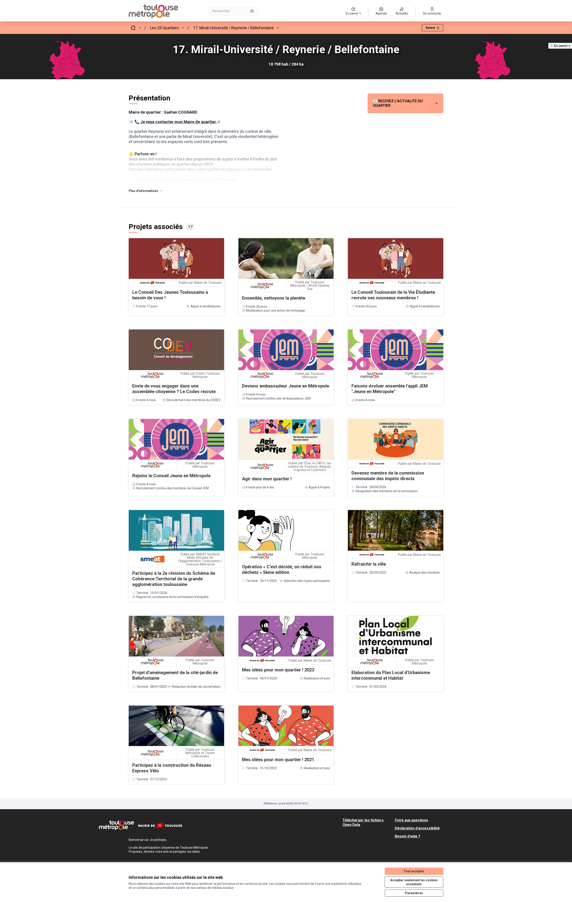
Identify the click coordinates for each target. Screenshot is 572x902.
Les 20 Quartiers (164, 27)
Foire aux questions (411, 820)
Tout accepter (414, 871)
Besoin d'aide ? (407, 836)
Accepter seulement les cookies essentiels (414, 882)
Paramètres (414, 893)
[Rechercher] (252, 11)
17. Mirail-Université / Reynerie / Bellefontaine (233, 27)
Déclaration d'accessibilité (417, 828)
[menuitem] (405, 103)
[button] (146, 191)
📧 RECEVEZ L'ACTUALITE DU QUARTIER (398, 103)
